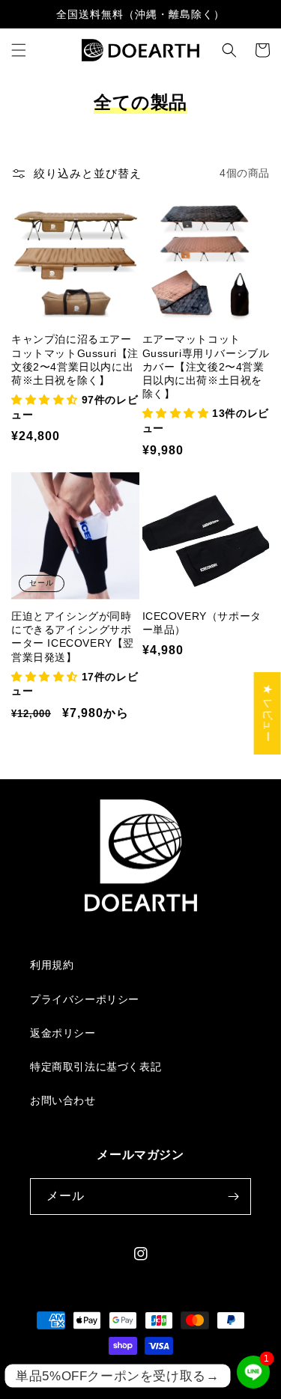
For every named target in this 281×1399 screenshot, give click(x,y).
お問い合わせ (63, 1100)
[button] (18, 50)
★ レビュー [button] (268, 712)
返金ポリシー (63, 1033)
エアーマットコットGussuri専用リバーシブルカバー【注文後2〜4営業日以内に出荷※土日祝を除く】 (206, 366)
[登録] (233, 1196)
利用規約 (51, 965)
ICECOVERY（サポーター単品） (202, 623)
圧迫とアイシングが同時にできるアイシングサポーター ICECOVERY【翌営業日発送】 (72, 636)
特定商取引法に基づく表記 (95, 1067)
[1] (253, 1385)
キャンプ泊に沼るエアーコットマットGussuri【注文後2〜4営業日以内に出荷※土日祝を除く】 (75, 359)
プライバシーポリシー (84, 999)
